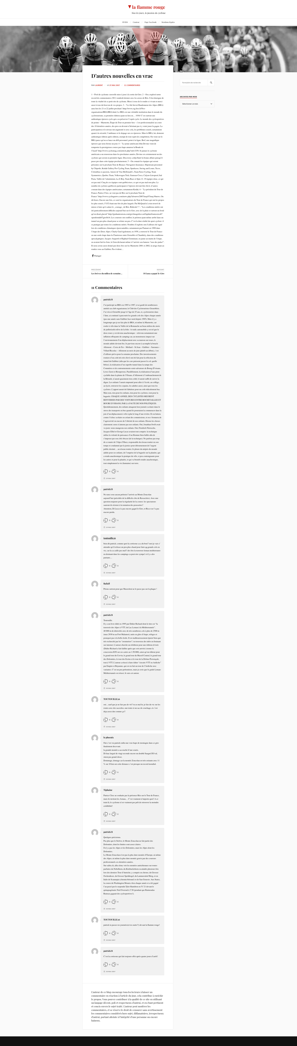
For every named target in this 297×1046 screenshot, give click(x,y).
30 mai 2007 (110, 572)
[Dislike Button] (114, 471)
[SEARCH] (211, 82)
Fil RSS (125, 22)
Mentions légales (168, 22)
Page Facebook (150, 22)
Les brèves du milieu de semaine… (106, 273)
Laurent (99, 85)
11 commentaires (132, 85)
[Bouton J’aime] (105, 471)
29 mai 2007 (114, 85)
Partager (97, 255)
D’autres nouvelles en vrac (122, 75)
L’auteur (136, 22)
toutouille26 (109, 538)
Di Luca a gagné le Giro (153, 273)
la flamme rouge (148, 7)
